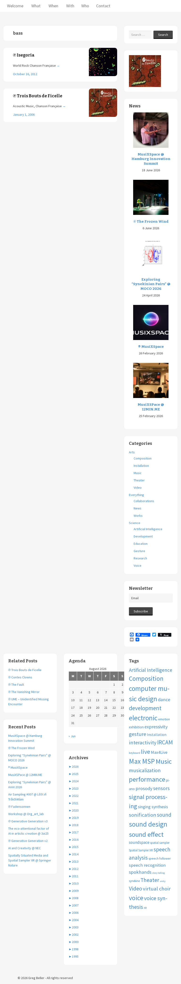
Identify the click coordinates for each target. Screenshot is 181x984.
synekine (134, 881)
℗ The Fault (16, 684)
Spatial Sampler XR (141, 850)
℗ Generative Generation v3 (28, 821)
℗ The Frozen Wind (151, 221)
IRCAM (165, 742)
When (53, 5)
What (35, 5)
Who (85, 5)
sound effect (146, 834)
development (145, 708)
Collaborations (144, 501)
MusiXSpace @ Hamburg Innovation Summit (151, 159)
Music (138, 473)
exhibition (136, 727)
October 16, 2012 (25, 74)
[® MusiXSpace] (150, 322)
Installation (141, 465)
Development (143, 536)
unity (162, 881)
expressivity (156, 727)
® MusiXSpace (151, 346)
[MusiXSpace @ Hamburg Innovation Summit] (150, 130)
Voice (137, 565)
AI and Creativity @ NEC (24, 848)
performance (147, 779)
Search (163, 35)
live (145, 751)
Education (141, 543)
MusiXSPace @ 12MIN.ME (151, 406)
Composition (143, 458)
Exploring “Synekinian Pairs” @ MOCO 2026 (151, 284)
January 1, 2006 (24, 114)
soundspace (139, 842)
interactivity (142, 742)
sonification (142, 815)
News (137, 508)
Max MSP (142, 761)
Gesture (139, 551)
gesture (137, 734)
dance (164, 700)
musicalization (145, 770)
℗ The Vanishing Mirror (24, 692)
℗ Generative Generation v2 (28, 841)
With (69, 5)
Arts (132, 452)
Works (138, 515)
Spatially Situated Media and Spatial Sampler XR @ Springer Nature (29, 860)
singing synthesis (153, 806)
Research (140, 558)
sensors (161, 788)
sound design (148, 824)
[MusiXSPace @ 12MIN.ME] (150, 380)
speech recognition (147, 865)
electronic (143, 717)
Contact (103, 5)
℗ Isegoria (23, 55)
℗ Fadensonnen (19, 806)
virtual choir (157, 888)
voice (136, 898)
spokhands (140, 872)
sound (164, 814)
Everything (136, 495)
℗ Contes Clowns (20, 677)
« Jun (72, 736)
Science (134, 523)
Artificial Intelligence (148, 529)
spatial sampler (159, 843)
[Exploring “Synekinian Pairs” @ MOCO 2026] (150, 255)
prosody (144, 788)
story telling (158, 872)
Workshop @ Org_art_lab (26, 814)
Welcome (15, 5)
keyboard (134, 752)
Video (138, 487)
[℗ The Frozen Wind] (150, 197)
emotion (164, 719)
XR (145, 908)
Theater (139, 480)
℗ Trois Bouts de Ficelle (37, 95)
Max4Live (159, 752)
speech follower (159, 858)
